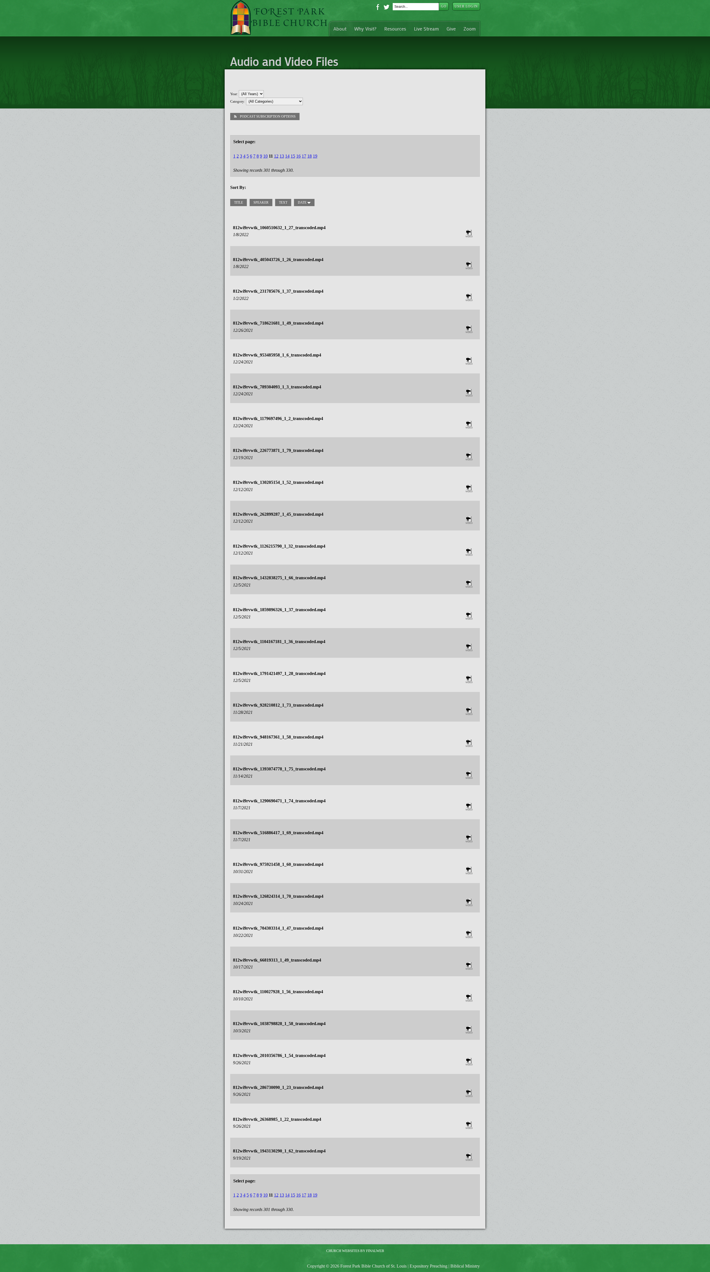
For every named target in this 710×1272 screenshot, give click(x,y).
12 (276, 156)
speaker (260, 202)
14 (287, 156)
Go (444, 6)
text (283, 202)
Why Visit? (365, 29)
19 (315, 156)
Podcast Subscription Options (268, 116)
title (238, 202)
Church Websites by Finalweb (355, 1251)
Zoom (469, 29)
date (302, 202)
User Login (466, 6)
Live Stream (426, 29)
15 (293, 156)
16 (298, 156)
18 (309, 156)
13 (282, 156)
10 (265, 156)
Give (451, 29)
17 (304, 156)
